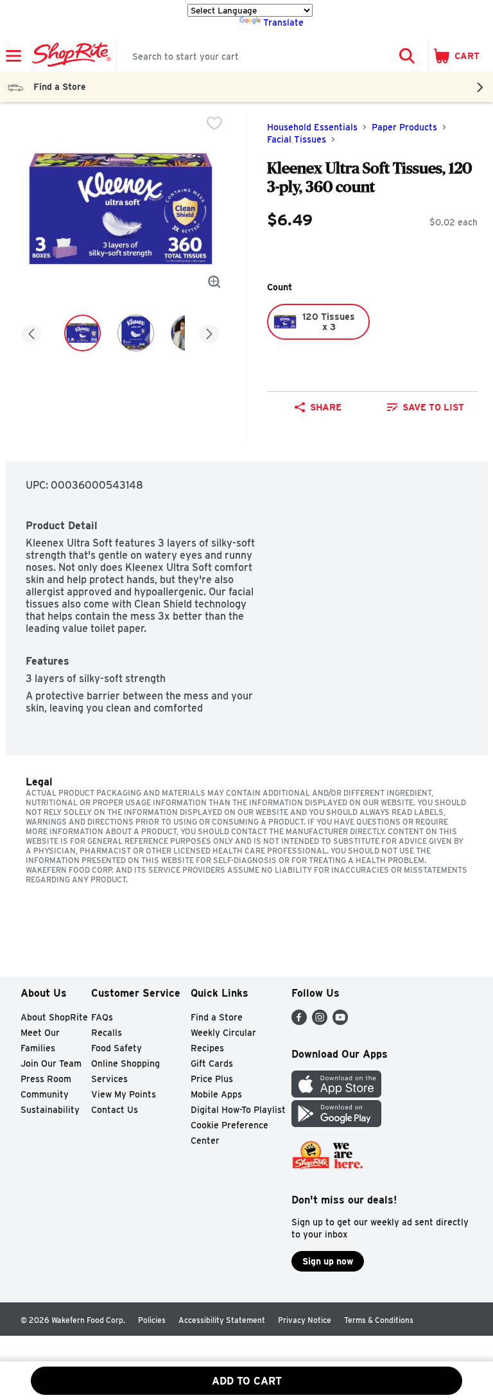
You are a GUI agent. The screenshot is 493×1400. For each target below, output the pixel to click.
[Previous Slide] (31, 335)
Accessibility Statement (221, 1320)
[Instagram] (319, 1021)
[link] (425, 407)
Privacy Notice (304, 1320)
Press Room (46, 1079)
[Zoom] (214, 282)
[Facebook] (299, 1021)
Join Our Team (51, 1063)
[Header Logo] (69, 55)
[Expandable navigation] (13, 56)
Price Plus (212, 1079)
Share (326, 407)
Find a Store (217, 1017)
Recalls (106, 1033)
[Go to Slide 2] (136, 333)
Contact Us (114, 1110)
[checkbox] (214, 123)
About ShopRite (54, 1017)
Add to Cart (247, 1381)
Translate (283, 22)
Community (45, 1094)
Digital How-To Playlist (238, 1110)
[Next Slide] (209, 335)
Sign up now (327, 1261)
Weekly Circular (223, 1033)
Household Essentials (312, 127)
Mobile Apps (216, 1094)
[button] (407, 55)
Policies (152, 1320)
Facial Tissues (296, 139)
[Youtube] (340, 1021)
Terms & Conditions (378, 1320)
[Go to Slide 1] (82, 333)
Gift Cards (212, 1063)
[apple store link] (336, 1094)
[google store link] (336, 1123)
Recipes (207, 1048)
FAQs (102, 1017)
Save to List (433, 407)
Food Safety (116, 1048)
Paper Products (404, 127)
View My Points (123, 1094)
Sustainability (50, 1110)
